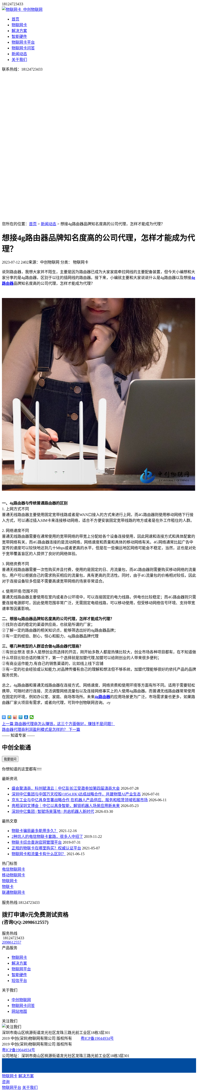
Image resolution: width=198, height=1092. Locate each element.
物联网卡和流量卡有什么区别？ (39, 854)
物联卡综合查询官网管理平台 (37, 842)
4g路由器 (102, 697)
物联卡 (8, 887)
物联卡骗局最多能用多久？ (35, 831)
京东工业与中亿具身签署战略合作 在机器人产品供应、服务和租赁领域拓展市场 (80, 800)
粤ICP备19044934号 (97, 1038)
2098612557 (11, 942)
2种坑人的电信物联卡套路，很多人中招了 (47, 836)
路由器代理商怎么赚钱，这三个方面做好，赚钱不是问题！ (58, 724)
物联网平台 (21, 969)
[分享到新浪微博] (15, 717)
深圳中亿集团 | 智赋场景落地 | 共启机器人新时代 (53, 811)
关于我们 (19, 60)
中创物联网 (21, 1000)
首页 (15, 19)
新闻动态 (19, 54)
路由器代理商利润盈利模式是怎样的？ (41, 730)
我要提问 (10, 759)
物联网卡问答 (23, 48)
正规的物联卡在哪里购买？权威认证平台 (46, 848)
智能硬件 (19, 36)
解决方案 (19, 31)
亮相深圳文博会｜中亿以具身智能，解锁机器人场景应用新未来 (66, 806)
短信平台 (19, 981)
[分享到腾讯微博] (21, 717)
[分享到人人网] (26, 717)
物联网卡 (19, 25)
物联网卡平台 (23, 42)
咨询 (6, 1082)
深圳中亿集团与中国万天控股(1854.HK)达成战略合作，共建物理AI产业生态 (76, 794)
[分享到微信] (32, 717)
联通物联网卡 (13, 892)
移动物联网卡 (13, 875)
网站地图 (19, 1011)
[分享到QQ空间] (9, 717)
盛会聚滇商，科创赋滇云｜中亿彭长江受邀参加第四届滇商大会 (66, 788)
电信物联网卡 (13, 869)
